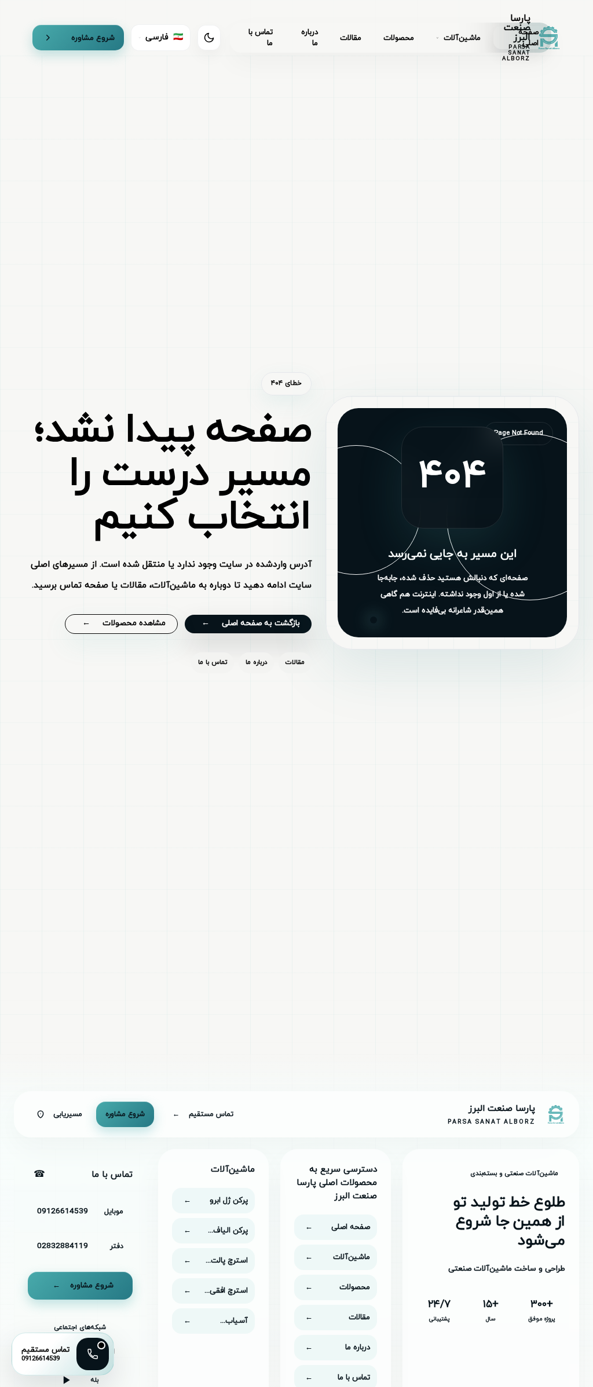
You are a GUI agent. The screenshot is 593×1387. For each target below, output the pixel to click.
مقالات (350, 37)
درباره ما (309, 38)
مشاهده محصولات (124, 623)
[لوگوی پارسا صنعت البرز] (556, 1114)
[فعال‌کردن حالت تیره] (209, 37)
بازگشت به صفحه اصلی (251, 623)
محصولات (398, 37)
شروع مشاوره (93, 37)
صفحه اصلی (528, 38)
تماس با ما (260, 38)
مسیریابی (67, 1114)
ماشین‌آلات (462, 37)
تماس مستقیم (203, 1114)
